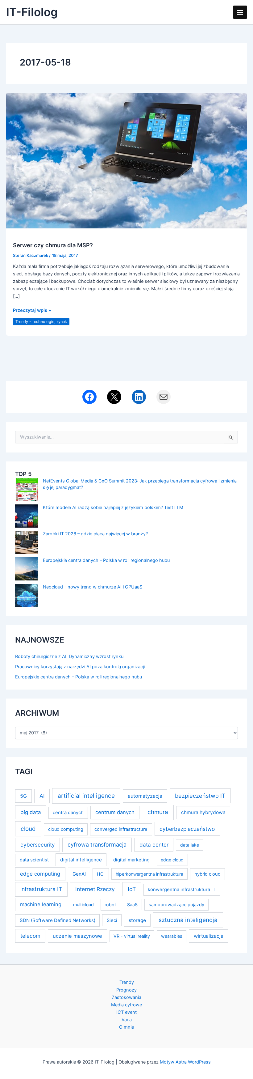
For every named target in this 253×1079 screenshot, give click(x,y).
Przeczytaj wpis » (32, 310)
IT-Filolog (32, 12)
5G (23, 796)
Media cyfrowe (126, 1005)
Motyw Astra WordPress (185, 1062)
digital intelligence (81, 860)
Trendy (126, 982)
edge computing (40, 874)
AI (42, 795)
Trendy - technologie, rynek (41, 321)
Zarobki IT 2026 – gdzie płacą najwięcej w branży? (95, 534)
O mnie (126, 1027)
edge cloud (172, 859)
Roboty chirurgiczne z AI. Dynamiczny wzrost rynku (69, 656)
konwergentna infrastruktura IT (182, 889)
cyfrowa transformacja (97, 844)
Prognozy (126, 990)
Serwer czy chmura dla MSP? (53, 245)
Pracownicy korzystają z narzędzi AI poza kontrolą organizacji (80, 666)
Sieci (112, 920)
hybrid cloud (207, 874)
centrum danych (115, 812)
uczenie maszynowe (77, 936)
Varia (127, 1019)
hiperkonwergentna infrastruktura (149, 874)
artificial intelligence (86, 795)
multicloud (83, 904)
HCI (101, 874)
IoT (132, 889)
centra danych (68, 812)
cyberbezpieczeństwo (187, 829)
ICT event (126, 1012)
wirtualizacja (208, 936)
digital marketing (131, 860)
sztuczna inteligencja (188, 920)
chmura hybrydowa (203, 812)
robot (110, 904)
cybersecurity (37, 844)
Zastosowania (126, 997)
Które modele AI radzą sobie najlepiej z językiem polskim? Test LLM (113, 507)
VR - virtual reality (132, 936)
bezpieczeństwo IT (200, 795)
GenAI (79, 874)
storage (137, 920)
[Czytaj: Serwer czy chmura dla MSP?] (126, 160)
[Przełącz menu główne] (240, 12)
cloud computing (65, 829)
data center (153, 844)
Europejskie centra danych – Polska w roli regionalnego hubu (106, 560)
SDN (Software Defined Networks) (57, 920)
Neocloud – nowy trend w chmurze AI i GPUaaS (92, 587)
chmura (157, 812)
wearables (171, 936)
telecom (30, 935)
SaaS (132, 904)
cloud (28, 828)
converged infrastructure (120, 829)
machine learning (40, 904)
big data (30, 812)
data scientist (34, 860)
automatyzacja (145, 796)
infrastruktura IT (41, 889)
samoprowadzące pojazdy (176, 904)
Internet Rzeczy (95, 889)
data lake (189, 844)
